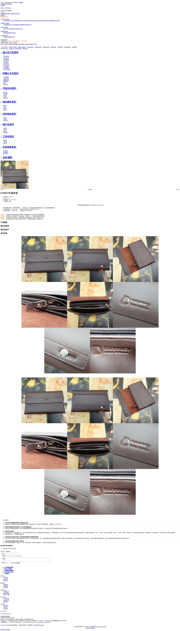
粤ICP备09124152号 (39, 625)
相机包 (5, 143)
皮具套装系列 (67, 47)
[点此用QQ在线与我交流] (35, 207)
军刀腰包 (28, 20)
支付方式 (5, 579)
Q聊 (5, 629)
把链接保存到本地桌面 (6, 4)
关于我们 (5, 44)
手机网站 (3, 5)
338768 (48, 622)
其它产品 (29, 24)
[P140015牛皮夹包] (15, 188)
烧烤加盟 (46, 623)
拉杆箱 (8, 37)
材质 (35, 44)
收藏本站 (21, 2)
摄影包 (5, 140)
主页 (7, 48)
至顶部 (2, 629)
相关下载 (5, 587)
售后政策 (5, 584)
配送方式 (5, 580)
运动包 (5, 128)
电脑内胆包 (17, 24)
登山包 (5, 129)
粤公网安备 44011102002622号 (98, 626)
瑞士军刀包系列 (13, 47)
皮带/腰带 (74, 47)
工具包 (5, 141)
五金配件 (12, 13)
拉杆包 (5, 37)
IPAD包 (5, 28)
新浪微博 (5, 605)
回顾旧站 (3, 15)
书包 (26, 24)
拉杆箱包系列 (46, 47)
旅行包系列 (53, 47)
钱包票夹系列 (38, 47)
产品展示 (10, 44)
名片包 (14, 32)
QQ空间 (5, 607)
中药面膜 (17, 623)
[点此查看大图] (90, 189)
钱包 (8, 32)
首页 (2, 44)
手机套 (16, 28)
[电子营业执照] (74, 626)
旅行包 (5, 131)
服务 (14, 44)
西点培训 (26, 623)
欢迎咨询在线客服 (5, 616)
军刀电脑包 (50, 20)
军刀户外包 (23, 20)
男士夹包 (9, 28)
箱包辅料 (7, 13)
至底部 (8, 629)
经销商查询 (6, 593)
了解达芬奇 (6, 598)
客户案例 (22, 44)
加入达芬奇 (6, 600)
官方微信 (5, 608)
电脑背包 (22, 24)
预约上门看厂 (6, 594)
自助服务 (5, 586)
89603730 (41, 622)
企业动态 (27, 44)
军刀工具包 (12, 20)
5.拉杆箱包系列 (4, 35)
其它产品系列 (56, 20)
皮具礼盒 (5, 150)
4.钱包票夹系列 (4, 31)
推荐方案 (17, 44)
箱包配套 (5, 152)
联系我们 (32, 44)
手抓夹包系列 (30, 47)
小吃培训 (41, 623)
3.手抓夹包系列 (4, 27)
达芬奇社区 (6, 591)
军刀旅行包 (33, 20)
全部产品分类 (4, 45)
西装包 (10, 32)
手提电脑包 (6, 24)
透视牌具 (7, 623)
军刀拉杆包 (39, 20)
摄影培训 (12, 623)
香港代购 (31, 623)
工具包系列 (60, 47)
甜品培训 (22, 623)
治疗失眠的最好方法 (53, 623)
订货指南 (5, 577)
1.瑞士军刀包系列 (5, 19)
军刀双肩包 (6, 20)
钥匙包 (5, 32)
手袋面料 (3, 13)
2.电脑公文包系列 (5, 23)
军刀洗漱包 (44, 20)
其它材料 (17, 13)
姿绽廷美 (36, 623)
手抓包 (13, 28)
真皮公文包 (12, 24)
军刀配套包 (17, 20)
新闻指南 (3, 623)
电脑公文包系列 (22, 47)
